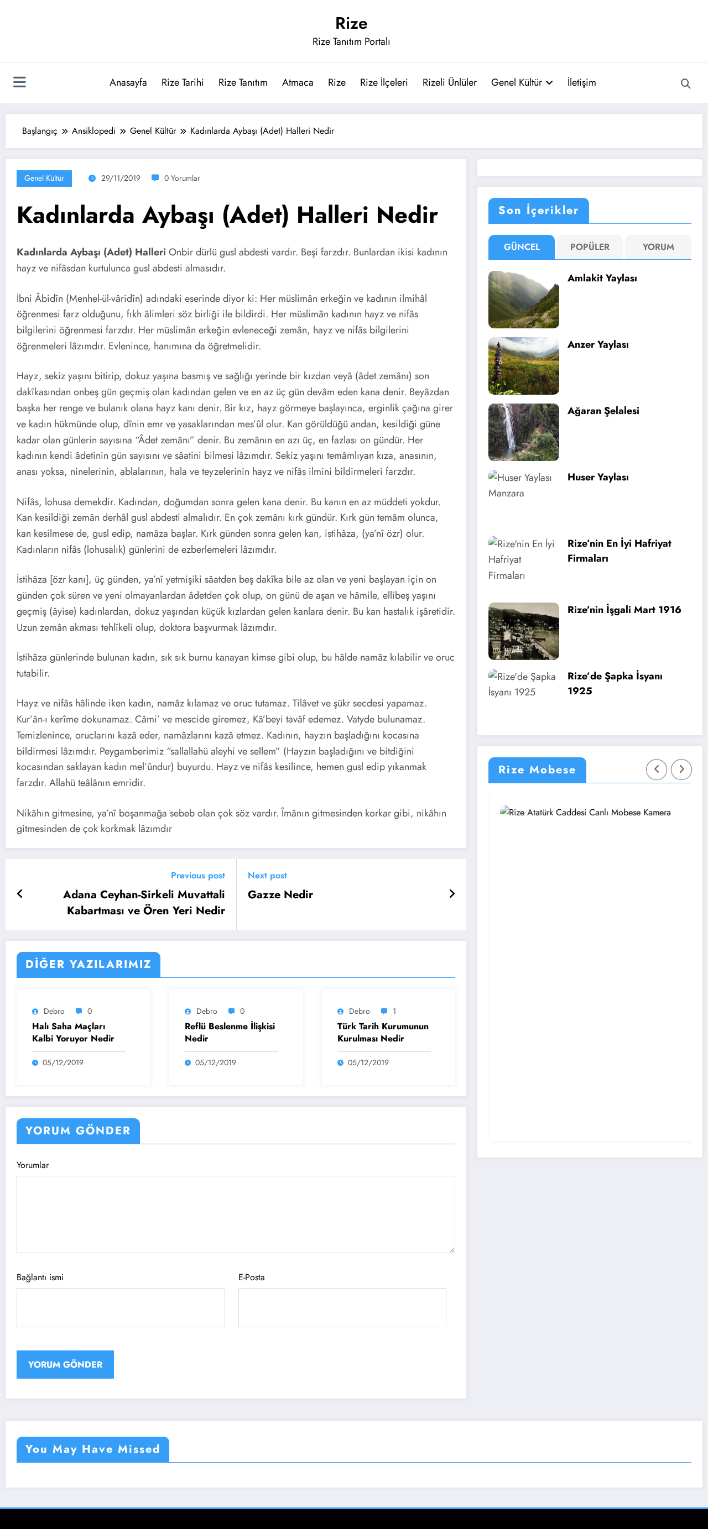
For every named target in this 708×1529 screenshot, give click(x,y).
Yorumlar (33, 1165)
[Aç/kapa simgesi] (19, 83)
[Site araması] (686, 84)
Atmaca (298, 82)
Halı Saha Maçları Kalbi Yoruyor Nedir (73, 1032)
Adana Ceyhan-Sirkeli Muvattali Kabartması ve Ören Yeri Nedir (144, 902)
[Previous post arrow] (20, 894)
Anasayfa (128, 82)
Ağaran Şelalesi (603, 411)
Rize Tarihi (183, 82)
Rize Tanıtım (243, 82)
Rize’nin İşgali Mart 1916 (624, 610)
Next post (267, 875)
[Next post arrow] (452, 894)
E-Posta (251, 1277)
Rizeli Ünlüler (450, 82)
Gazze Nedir (280, 895)
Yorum (658, 246)
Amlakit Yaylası (602, 278)
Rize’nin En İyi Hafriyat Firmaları (619, 550)
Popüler (590, 246)
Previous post (198, 875)
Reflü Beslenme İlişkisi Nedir (230, 1032)
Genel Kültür (516, 82)
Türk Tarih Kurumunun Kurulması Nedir (383, 1032)
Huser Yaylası (598, 477)
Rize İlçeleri (384, 82)
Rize (351, 23)
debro (54, 1011)
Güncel (522, 246)
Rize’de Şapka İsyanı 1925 (615, 683)
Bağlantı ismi (40, 1277)
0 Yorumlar (182, 178)
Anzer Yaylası (598, 344)
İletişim (582, 82)
